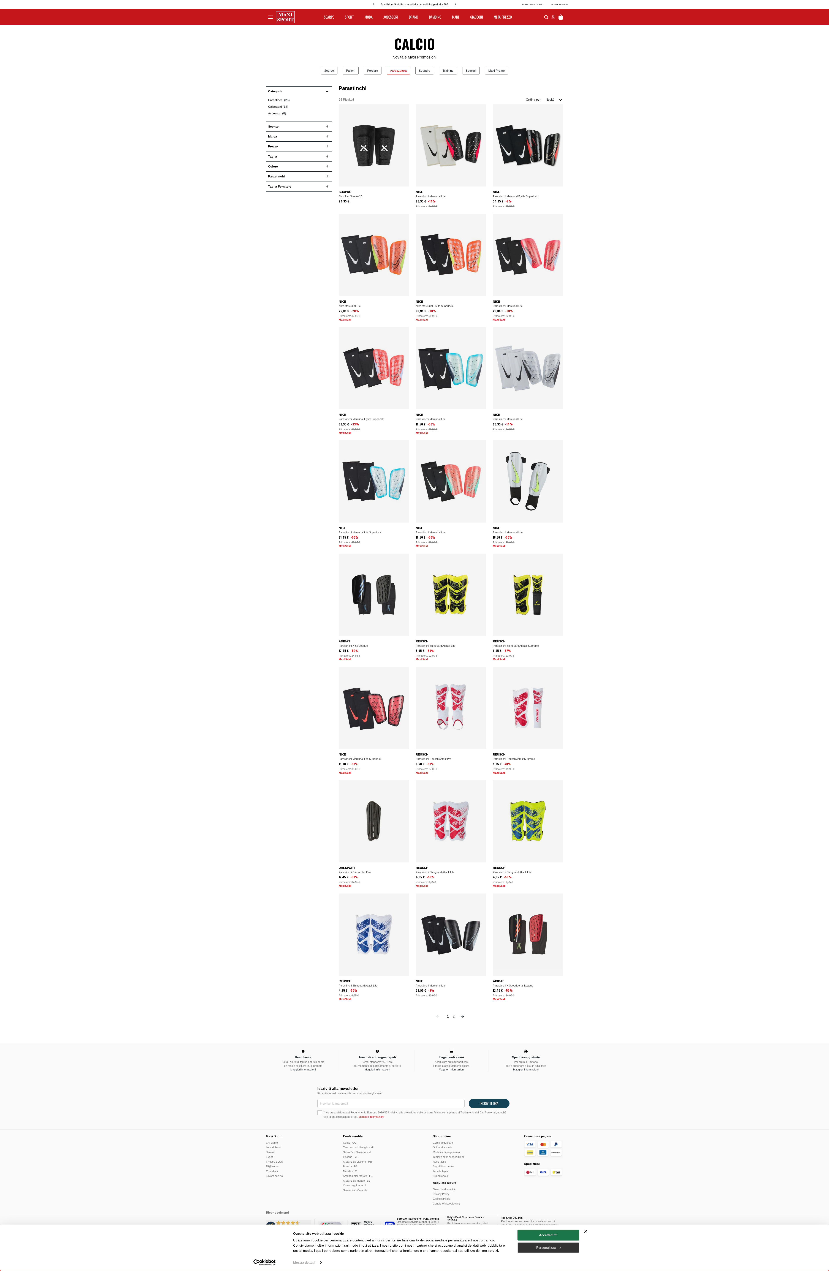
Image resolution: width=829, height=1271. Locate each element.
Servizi (270, 1152)
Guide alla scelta (442, 1147)
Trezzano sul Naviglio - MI (358, 1147)
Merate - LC (350, 1171)
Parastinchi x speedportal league (513, 985)
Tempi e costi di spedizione (449, 1157)
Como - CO (349, 1142)
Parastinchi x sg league (353, 645)
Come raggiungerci (354, 1185)
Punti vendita (559, 4)
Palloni (350, 70)
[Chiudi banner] (585, 1231)
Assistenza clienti (533, 4)
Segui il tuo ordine (443, 1166)
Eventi (269, 1157)
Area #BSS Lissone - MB (357, 1161)
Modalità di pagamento (446, 1152)
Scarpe (329, 70)
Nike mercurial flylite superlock (434, 306)
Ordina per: (533, 99)
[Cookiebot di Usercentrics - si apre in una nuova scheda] (264, 1262)
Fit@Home (272, 1166)
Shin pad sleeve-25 (350, 196)
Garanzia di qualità (444, 1189)
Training (448, 70)
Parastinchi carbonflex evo (355, 872)
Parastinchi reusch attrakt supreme (514, 758)
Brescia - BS (350, 1166)
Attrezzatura (398, 70)
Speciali (471, 70)
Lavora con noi (274, 1176)
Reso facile (439, 1161)
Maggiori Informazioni (371, 1116)
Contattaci (272, 1171)
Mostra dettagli (304, 1262)
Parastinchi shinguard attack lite (435, 872)
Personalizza (546, 1247)
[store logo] (285, 17)
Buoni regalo (440, 1176)
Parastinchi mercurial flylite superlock (515, 196)
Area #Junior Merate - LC (358, 1176)
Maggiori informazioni (303, 1069)
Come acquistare (443, 1142)
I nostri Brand (274, 1147)
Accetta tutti (548, 1235)
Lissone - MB (350, 1157)
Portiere (372, 70)
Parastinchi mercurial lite (431, 196)
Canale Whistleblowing (446, 1203)
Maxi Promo (496, 70)
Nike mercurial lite (350, 306)
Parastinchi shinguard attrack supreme (516, 645)
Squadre (424, 70)
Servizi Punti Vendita (355, 1190)
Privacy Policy (441, 1194)
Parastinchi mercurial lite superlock (360, 532)
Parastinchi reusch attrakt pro (433, 758)
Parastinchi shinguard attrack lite (435, 645)
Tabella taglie (441, 1171)
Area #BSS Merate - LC (356, 1180)
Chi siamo (272, 1142)
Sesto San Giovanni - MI (357, 1152)
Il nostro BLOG (274, 1161)
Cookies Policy (441, 1198)
